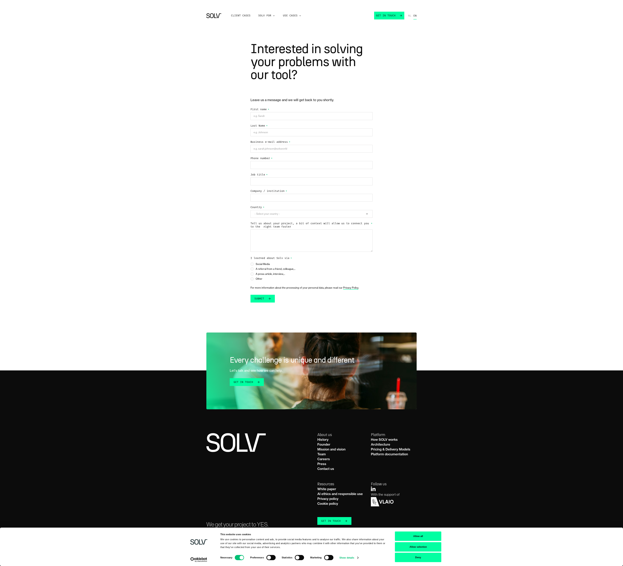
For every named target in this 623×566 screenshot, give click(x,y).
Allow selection (418, 546)
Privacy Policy (350, 287)
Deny (418, 557)
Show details (346, 557)
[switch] (271, 557)
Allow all (418, 536)
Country (257, 207)
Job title (259, 175)
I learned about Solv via (271, 258)
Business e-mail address (270, 142)
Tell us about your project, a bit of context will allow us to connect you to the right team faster (311, 225)
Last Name (259, 126)
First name (259, 109)
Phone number (261, 158)
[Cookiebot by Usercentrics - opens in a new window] (199, 559)
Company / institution (268, 191)
